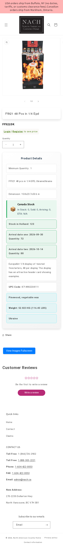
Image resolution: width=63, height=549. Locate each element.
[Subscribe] (46, 525)
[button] (6, 25)
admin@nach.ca (22, 479)
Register (18, 131)
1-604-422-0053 (23, 466)
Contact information (33, 542)
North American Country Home (27, 538)
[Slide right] (38, 101)
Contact (10, 429)
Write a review (31, 392)
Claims (9, 436)
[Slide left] (24, 101)
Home (9, 422)
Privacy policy (50, 538)
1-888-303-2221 (26, 460)
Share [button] (8, 335)
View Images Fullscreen (19, 350)
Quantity (6, 138)
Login (7, 131)
